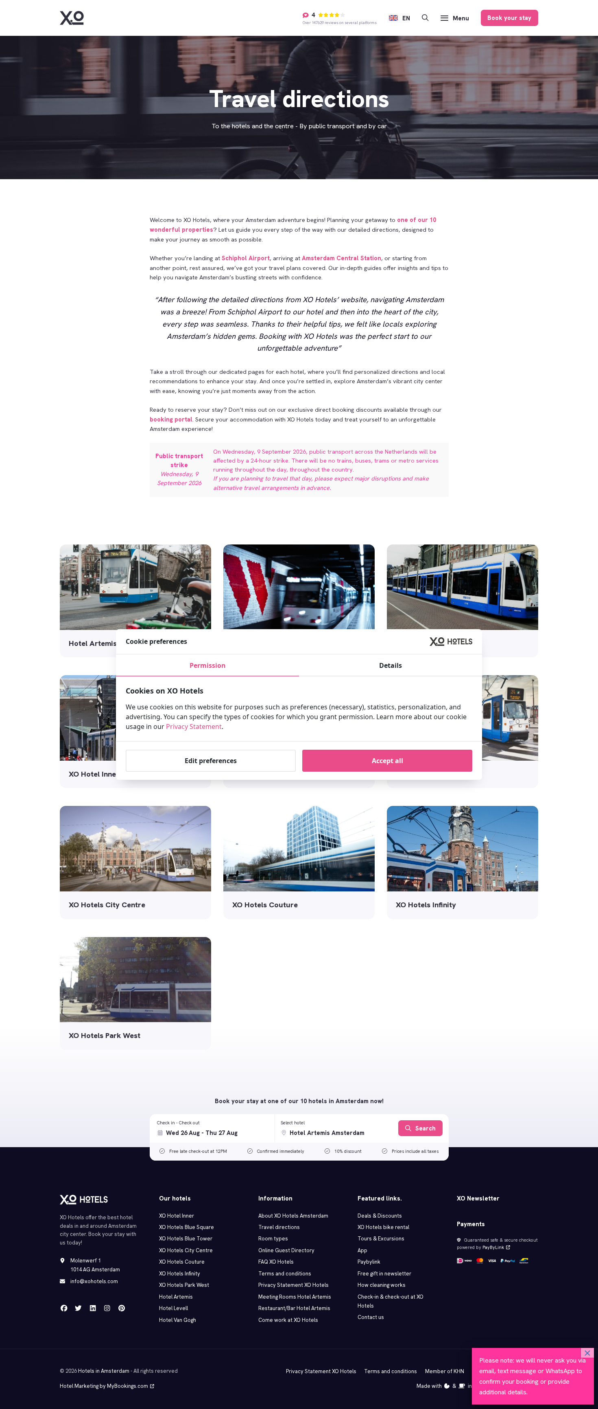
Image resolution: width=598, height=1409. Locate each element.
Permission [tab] (208, 665)
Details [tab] (390, 665)
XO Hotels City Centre (186, 1250)
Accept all (387, 760)
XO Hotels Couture (182, 1261)
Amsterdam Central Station (341, 258)
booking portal (171, 419)
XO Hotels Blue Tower (185, 1238)
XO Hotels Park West (184, 1285)
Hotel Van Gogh (177, 1320)
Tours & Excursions (381, 1238)
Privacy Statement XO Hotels (293, 1285)
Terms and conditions (284, 1273)
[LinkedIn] (93, 1308)
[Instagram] (107, 1308)
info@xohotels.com (94, 1281)
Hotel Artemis (176, 1296)
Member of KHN (444, 1371)
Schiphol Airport (246, 258)
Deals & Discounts (380, 1215)
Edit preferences (211, 760)
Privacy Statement (194, 726)
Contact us (371, 1317)
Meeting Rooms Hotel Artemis (294, 1296)
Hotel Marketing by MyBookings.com (104, 1386)
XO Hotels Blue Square (186, 1227)
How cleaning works (382, 1285)
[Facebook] (64, 1308)
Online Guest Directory (286, 1250)
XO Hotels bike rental (383, 1227)
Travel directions (279, 1227)
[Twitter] (78, 1308)
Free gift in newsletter (384, 1273)
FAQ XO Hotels (276, 1261)
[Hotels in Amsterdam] (72, 18)
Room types (273, 1238)
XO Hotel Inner (176, 1215)
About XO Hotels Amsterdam (293, 1215)
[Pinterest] (121, 1308)
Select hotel (293, 1123)
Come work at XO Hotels (288, 1320)
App (362, 1250)
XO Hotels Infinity (179, 1273)
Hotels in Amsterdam (103, 1370)
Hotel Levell (173, 1308)
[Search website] (425, 18)
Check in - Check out (178, 1123)
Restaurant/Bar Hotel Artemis (294, 1308)
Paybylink (369, 1261)
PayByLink (493, 1247)
